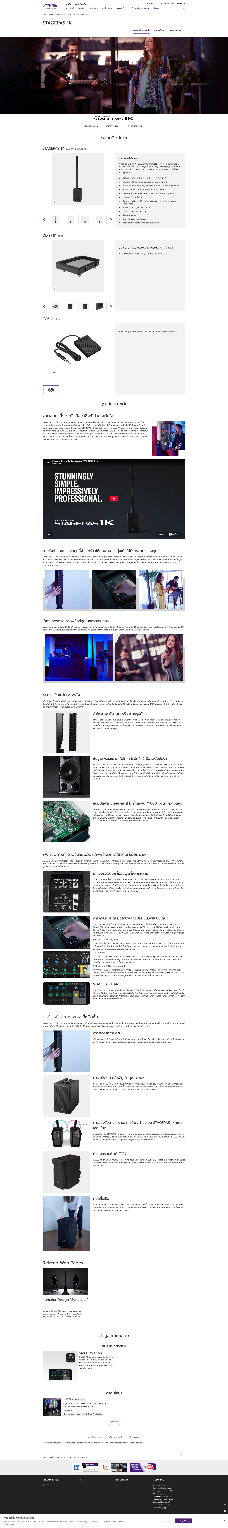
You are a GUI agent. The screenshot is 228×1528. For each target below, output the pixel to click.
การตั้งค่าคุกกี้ (9, 1524)
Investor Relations (159, 1505)
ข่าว (81, 1479)
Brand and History (160, 1502)
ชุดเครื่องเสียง (81, 4)
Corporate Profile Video (162, 1488)
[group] (55, 219)
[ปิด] (224, 1520)
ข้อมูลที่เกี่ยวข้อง (135, 126)
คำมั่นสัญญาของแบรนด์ (161, 1491)
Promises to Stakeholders (163, 1499)
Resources (175, 30)
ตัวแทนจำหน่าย (150, 3)
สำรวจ (156, 8)
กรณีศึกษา (93, 8)
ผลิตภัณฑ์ (70, 8)
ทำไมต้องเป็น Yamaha (139, 8)
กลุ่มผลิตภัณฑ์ (90, 126)
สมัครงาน (156, 1494)
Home (45, 14)
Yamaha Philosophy (160, 1496)
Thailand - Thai (168, 3)
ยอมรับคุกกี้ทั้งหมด (183, 1521)
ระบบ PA (72, 14)
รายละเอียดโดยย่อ (141, 30)
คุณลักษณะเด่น (112, 126)
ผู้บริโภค (179, 3)
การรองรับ (120, 8)
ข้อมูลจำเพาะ (160, 30)
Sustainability (158, 1508)
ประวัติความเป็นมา (159, 1485)
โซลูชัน (81, 8)
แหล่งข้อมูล (107, 8)
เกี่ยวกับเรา (157, 1479)
